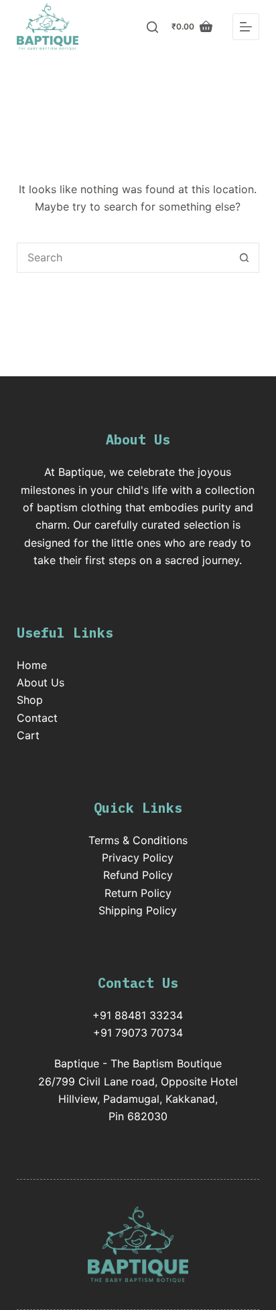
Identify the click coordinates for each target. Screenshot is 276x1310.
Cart (28, 735)
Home (32, 665)
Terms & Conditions (138, 840)
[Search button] (244, 257)
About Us (40, 682)
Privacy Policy (138, 857)
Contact (37, 718)
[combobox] (123, 258)
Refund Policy (138, 875)
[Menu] (245, 26)
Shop (30, 699)
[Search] (152, 27)
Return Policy (138, 893)
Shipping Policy (137, 910)
